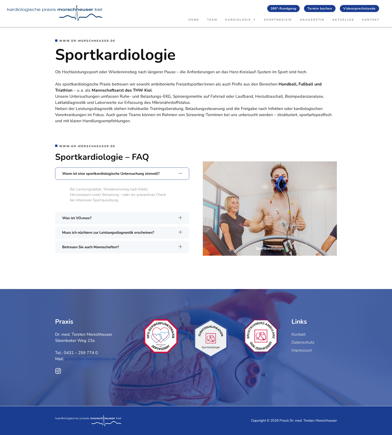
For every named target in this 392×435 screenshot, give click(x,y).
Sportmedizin (278, 20)
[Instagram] (58, 371)
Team (212, 20)
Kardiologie (238, 20)
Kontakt (371, 20)
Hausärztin (312, 20)
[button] (122, 174)
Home (194, 20)
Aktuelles (343, 20)
